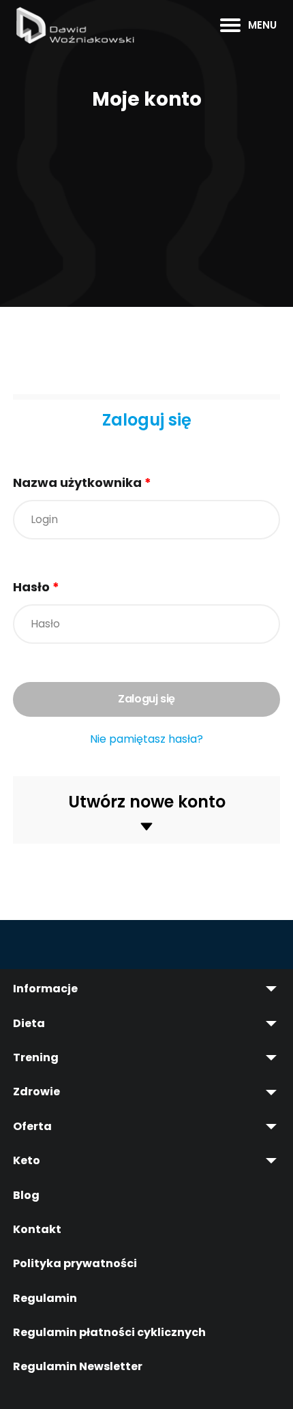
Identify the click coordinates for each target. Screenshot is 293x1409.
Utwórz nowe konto (147, 801)
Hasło (36, 586)
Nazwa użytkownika (82, 482)
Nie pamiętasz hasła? (146, 739)
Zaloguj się (146, 420)
